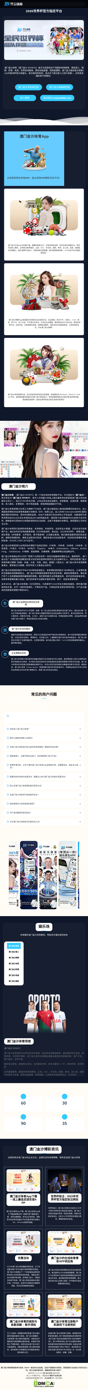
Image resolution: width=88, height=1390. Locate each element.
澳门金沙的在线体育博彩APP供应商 (64, 1259)
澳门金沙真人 (14, 952)
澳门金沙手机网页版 (28, 87)
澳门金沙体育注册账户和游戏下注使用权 (64, 1323)
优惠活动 (23, 1258)
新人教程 (24, 98)
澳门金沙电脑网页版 (59, 87)
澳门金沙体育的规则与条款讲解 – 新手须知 (23, 1323)
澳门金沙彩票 (14, 969)
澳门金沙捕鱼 (14, 981)
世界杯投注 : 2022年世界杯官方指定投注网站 (64, 1198)
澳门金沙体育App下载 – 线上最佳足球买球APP (23, 1199)
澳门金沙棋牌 (14, 957)
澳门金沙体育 (14, 946)
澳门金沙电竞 (14, 963)
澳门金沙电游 (14, 975)
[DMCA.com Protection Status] (44, 1383)
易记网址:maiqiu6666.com (57, 98)
